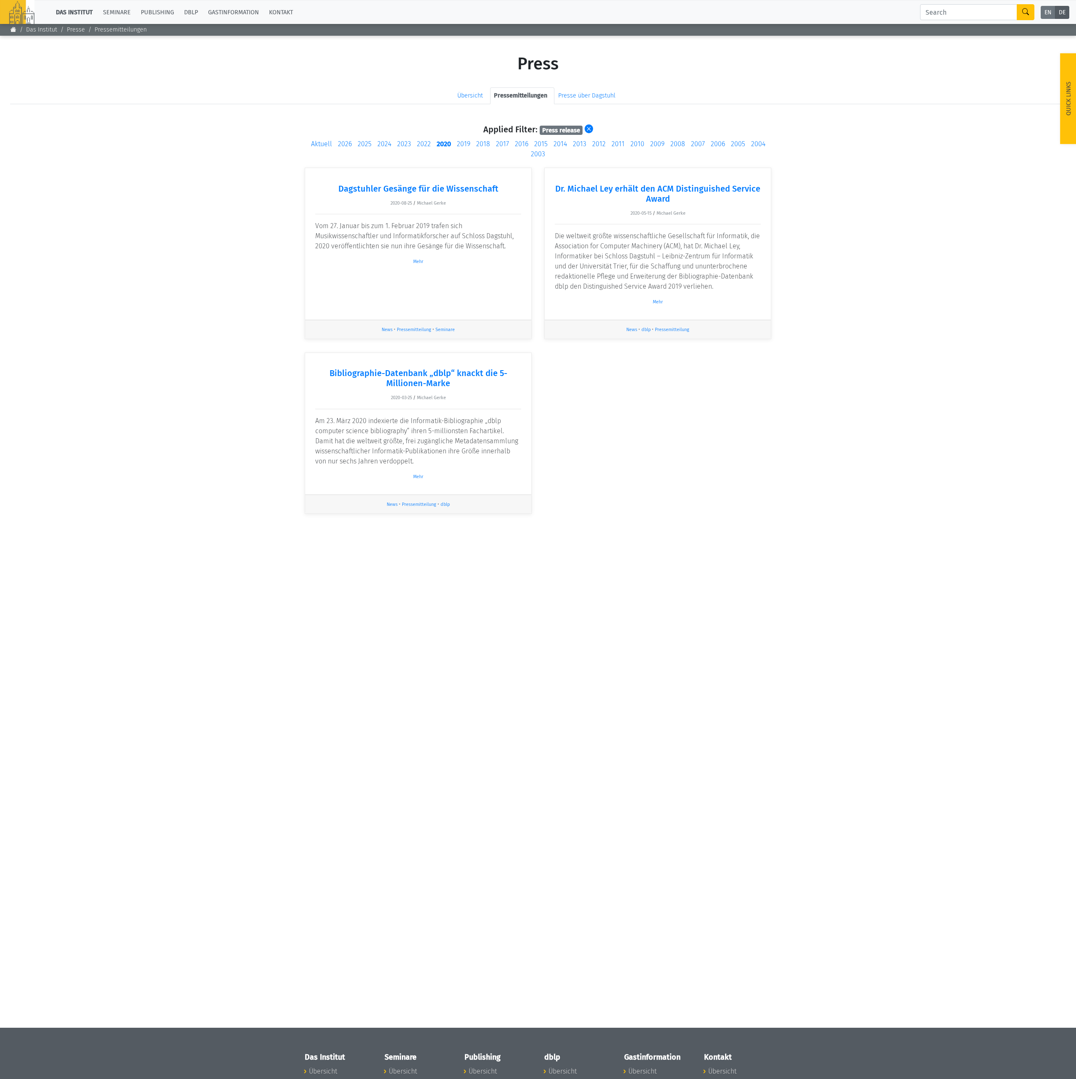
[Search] (1025, 12)
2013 (579, 144)
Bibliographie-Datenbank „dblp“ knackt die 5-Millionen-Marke (418, 378)
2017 (502, 144)
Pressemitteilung (414, 329)
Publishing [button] (157, 12)
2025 (365, 144)
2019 (463, 144)
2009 (657, 144)
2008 (677, 144)
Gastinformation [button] (233, 12)
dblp (646, 329)
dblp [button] (191, 12)
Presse (76, 29)
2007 (698, 144)
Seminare (445, 329)
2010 (637, 144)
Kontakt (281, 12)
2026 (345, 144)
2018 (483, 144)
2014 (560, 144)
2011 (618, 144)
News (387, 329)
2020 (444, 144)
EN (1048, 12)
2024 (384, 144)
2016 (521, 144)
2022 (424, 144)
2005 (738, 144)
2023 (404, 144)
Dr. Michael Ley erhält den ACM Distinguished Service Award (657, 194)
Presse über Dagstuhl (586, 95)
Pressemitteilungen (121, 29)
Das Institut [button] (74, 12)
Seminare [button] (117, 12)
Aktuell (321, 144)
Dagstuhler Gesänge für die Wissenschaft (418, 189)
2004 (758, 144)
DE (1062, 12)
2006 (718, 144)
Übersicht (470, 95)
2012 (599, 144)
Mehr (418, 261)
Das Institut (41, 29)
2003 (538, 154)
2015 (541, 144)
